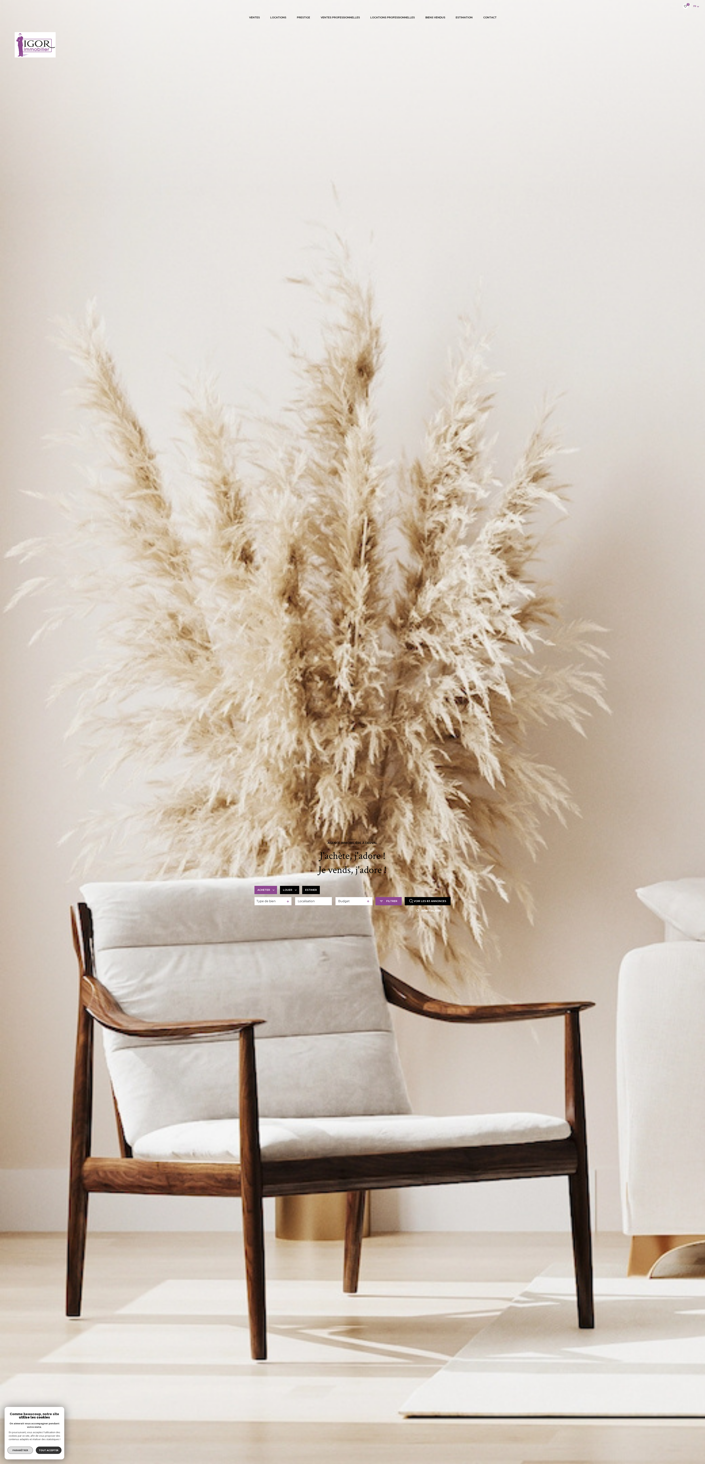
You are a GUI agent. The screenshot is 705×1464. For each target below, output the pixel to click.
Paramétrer (20, 1450)
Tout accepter (48, 1450)
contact (489, 17)
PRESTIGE (303, 17)
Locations (278, 17)
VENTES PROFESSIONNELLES (340, 17)
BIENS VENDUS (435, 17)
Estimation (464, 17)
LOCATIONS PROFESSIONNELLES (392, 17)
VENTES (254, 17)
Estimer (311, 890)
